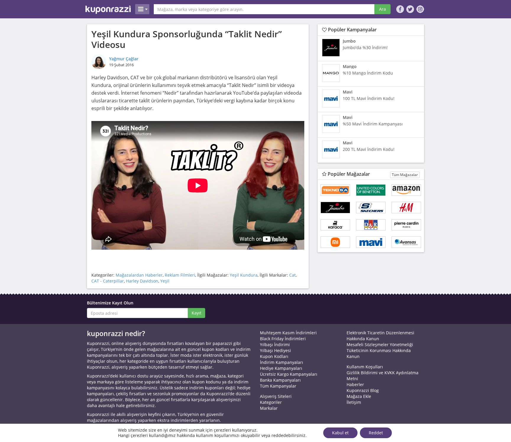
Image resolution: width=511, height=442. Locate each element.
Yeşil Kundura (244, 275)
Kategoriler (271, 402)
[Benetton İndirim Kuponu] (371, 190)
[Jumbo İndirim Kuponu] (335, 207)
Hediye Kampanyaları (281, 368)
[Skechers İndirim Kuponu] (371, 207)
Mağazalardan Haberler (139, 275)
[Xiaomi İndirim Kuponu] (335, 242)
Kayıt (196, 313)
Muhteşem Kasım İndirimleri (288, 332)
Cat (292, 275)
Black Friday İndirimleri (283, 338)
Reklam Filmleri (180, 275)
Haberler (355, 384)
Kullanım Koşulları (365, 367)
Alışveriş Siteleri (276, 396)
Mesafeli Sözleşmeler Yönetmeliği (380, 344)
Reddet (376, 432)
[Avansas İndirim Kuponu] (406, 242)
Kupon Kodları (274, 356)
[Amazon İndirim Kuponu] (406, 190)
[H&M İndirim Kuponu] (406, 207)
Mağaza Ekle (359, 396)
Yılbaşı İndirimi (275, 344)
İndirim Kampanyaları (281, 362)
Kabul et (340, 432)
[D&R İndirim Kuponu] (371, 225)
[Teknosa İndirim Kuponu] (335, 190)
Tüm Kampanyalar (278, 386)
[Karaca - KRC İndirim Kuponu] (335, 225)
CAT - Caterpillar (107, 281)
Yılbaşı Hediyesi (275, 350)
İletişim (354, 402)
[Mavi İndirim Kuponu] (371, 242)
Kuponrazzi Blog (363, 390)
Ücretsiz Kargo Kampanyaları (288, 374)
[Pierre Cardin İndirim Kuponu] (406, 225)
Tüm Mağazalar (405, 174)
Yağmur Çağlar (123, 59)
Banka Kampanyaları (280, 380)
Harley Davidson (142, 281)
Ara (382, 9)
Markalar (269, 408)
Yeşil (164, 281)
